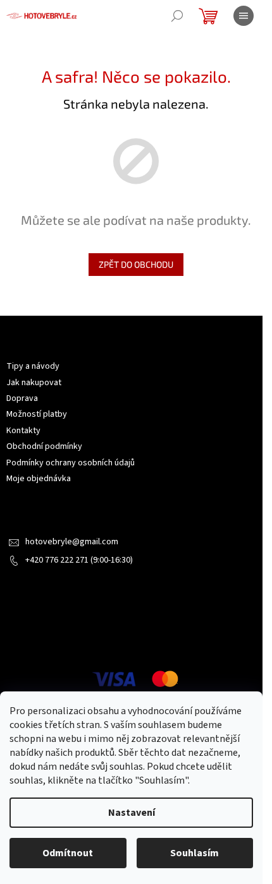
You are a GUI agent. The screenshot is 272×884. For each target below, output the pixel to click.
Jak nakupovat (33, 382)
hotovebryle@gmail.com (71, 541)
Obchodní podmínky (44, 446)
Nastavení (131, 813)
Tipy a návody (32, 366)
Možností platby (36, 414)
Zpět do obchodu (136, 264)
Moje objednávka (38, 478)
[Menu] (243, 15)
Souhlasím (194, 853)
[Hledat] (177, 15)
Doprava (22, 398)
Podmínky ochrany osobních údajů (70, 463)
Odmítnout (67, 853)
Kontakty (23, 430)
